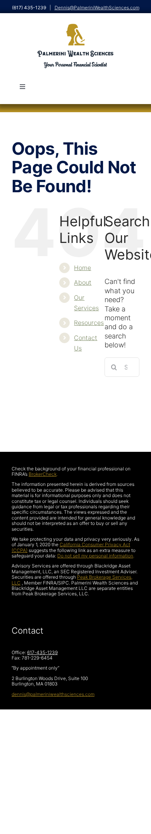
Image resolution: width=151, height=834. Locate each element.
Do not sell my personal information (95, 556)
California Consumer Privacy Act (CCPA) (71, 547)
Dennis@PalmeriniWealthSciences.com (97, 7)
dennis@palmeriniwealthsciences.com (53, 694)
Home (82, 268)
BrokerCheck (43, 474)
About (82, 282)
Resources (89, 322)
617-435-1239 (42, 652)
